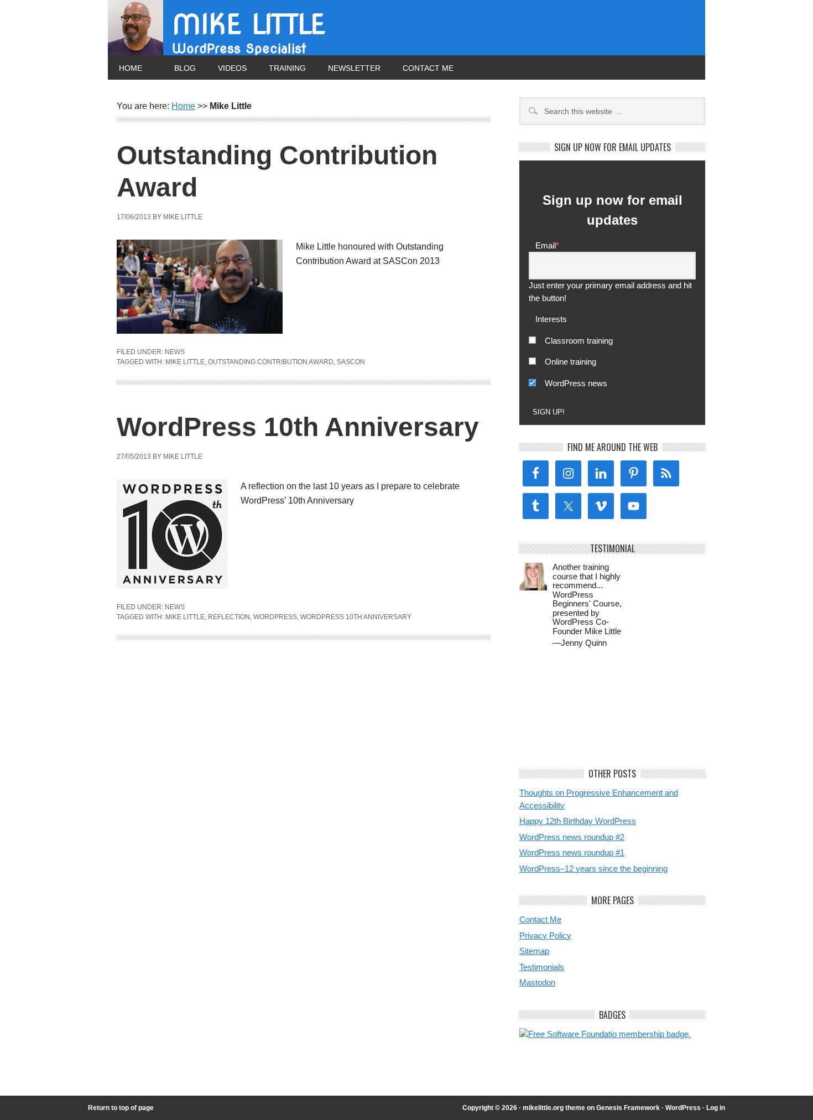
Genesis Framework (628, 1108)
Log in (715, 1108)
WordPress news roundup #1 (571, 852)
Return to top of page (121, 1108)
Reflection (229, 617)
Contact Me (428, 68)
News (175, 352)
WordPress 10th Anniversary (298, 427)
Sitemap (534, 951)
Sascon (351, 362)
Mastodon (537, 982)
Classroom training (579, 340)
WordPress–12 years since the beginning (593, 868)
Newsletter (354, 68)
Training (287, 68)
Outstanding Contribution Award (270, 362)
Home (130, 68)
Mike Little (248, 24)
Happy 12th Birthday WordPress (577, 821)
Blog (185, 68)
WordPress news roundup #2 (571, 837)
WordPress (275, 617)
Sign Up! (549, 412)
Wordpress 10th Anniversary (355, 617)
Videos (232, 68)
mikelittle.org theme (554, 1108)
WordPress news (576, 383)
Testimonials (541, 967)
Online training (570, 361)
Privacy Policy (545, 935)
